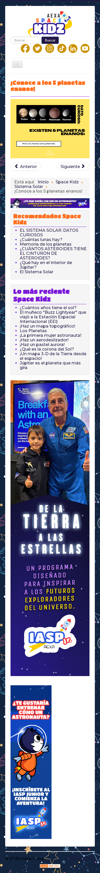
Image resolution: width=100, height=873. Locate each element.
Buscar (50, 40)
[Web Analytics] (50, 865)
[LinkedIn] (72, 48)
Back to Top (82, 858)
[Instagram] (49, 48)
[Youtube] (85, 48)
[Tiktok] (61, 48)
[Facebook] (25, 48)
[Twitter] (37, 48)
